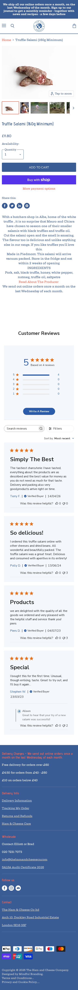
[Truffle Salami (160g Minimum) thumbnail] (10, 108)
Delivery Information (17, 800)
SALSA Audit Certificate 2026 (23, 867)
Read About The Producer (39, 282)
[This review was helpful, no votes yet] (56, 503)
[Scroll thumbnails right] (73, 108)
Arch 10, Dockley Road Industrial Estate (30, 917)
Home (6, 40)
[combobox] (59, 438)
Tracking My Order (15, 808)
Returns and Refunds (17, 816)
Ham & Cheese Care (16, 823)
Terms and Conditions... (18, 978)
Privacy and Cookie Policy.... (21, 982)
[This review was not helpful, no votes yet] (63, 503)
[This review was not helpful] (63, 573)
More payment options (39, 188)
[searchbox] (21, 428)
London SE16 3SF (14, 925)
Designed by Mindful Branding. (22, 974)
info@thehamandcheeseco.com (24, 859)
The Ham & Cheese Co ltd (20, 910)
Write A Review (39, 411)
